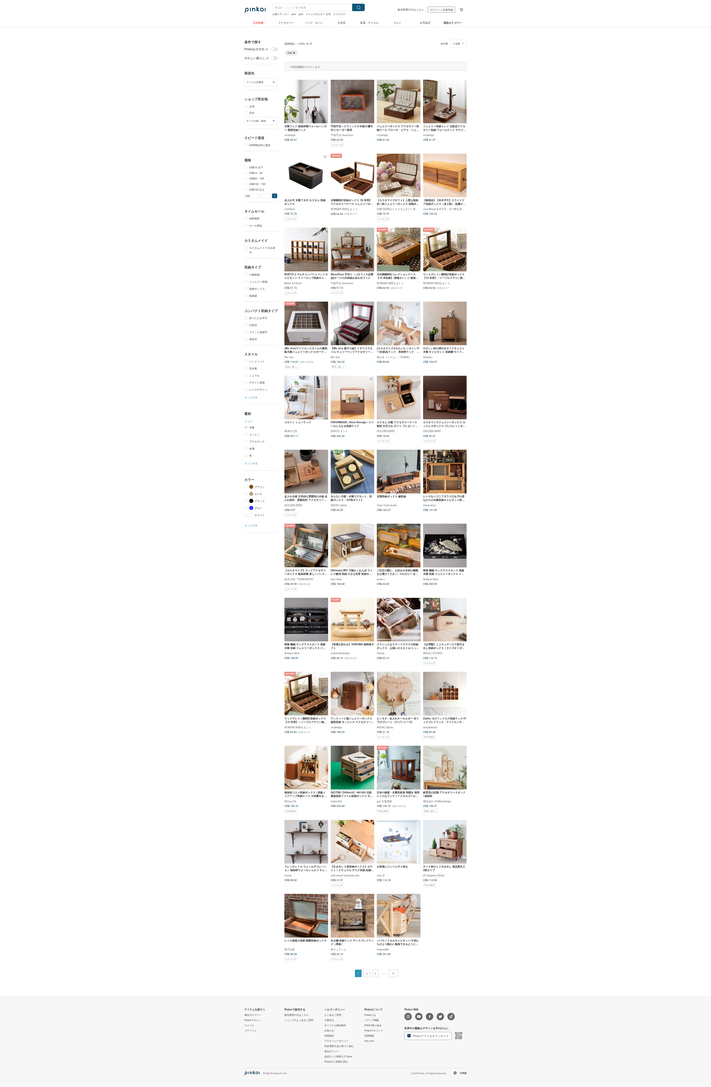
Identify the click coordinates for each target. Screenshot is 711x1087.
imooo (288, 875)
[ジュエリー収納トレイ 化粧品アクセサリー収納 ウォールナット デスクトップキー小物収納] (445, 101)
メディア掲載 (371, 1020)
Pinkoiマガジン (252, 1020)
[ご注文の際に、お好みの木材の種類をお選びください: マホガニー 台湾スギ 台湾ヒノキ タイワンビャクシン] (398, 545)
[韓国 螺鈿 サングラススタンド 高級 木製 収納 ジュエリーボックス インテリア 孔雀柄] (445, 545)
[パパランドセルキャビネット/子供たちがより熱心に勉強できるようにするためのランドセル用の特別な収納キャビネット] (398, 916)
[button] (274, 196)
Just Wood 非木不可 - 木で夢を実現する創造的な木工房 (455, 209)
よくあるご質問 (332, 1015)
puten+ (381, 579)
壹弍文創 (289, 949)
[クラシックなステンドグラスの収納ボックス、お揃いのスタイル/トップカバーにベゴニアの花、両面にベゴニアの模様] (398, 620)
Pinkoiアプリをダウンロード (430, 1036)
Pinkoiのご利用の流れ (336, 1061)
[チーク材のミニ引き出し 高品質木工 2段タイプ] (445, 842)
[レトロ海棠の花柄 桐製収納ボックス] (306, 916)
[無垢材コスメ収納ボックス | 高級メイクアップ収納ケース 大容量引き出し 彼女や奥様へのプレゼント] (306, 767)
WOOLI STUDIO (432, 653)
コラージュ (250, 1030)
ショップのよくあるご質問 (298, 1020)
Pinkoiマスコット (373, 1030)
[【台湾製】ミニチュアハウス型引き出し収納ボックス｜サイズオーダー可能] (445, 620)
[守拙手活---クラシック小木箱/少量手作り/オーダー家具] (352, 101)
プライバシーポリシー (336, 1041)
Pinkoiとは (370, 1015)
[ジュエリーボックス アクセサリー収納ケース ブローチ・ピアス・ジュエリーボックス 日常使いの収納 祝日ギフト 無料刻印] (398, 101)
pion (294, 14)
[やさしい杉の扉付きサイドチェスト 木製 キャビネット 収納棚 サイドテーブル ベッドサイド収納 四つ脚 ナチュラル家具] (445, 323)
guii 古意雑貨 (384, 801)
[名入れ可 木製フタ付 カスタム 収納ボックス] (306, 175)
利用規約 (329, 1035)
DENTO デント (339, 431)
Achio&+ (428, 357)
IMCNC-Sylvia (339, 505)
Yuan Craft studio (387, 505)
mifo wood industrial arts (345, 875)
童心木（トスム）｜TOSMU (393, 357)
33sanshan (429, 505)
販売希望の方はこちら (411, 9)
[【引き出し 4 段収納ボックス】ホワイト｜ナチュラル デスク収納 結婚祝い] (352, 842)
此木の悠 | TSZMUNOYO (298, 579)
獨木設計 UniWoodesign (437, 801)
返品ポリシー (331, 1051)
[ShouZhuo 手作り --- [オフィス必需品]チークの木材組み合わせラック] (352, 249)
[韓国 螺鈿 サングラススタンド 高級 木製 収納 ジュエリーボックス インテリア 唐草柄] (306, 620)
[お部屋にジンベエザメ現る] (398, 842)
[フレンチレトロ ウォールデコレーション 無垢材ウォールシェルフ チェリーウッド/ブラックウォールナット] (306, 842)
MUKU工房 (290, 431)
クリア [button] (248, 421)
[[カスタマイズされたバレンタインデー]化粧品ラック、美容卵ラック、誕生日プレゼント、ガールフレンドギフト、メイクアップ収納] (398, 323)
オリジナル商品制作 (335, 1025)
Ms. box (289, 357)
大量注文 (329, 1020)
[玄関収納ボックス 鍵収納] (398, 471)
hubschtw (336, 801)
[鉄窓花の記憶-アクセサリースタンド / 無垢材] (445, 767)
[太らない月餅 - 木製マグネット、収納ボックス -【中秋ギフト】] (352, 471)
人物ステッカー (280, 14)
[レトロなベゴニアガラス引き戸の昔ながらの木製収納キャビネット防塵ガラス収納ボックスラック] (445, 471)
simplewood (430, 727)
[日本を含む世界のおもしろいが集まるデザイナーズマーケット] (255, 10)
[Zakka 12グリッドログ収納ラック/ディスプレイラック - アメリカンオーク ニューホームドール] (445, 694)
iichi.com (369, 1041)
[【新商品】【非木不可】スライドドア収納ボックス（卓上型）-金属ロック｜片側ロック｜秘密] (445, 175)
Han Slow (336, 579)
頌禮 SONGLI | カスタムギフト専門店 (399, 209)
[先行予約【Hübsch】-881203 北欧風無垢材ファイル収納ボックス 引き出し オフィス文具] (352, 767)
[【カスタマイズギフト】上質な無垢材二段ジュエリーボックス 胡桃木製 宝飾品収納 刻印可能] (398, 175)
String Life (290, 801)
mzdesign (290, 135)
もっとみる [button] (251, 397)
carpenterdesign (340, 653)
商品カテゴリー (252, 1015)
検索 (358, 7)
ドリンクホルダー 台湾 (318, 14)
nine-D (381, 875)
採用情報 (369, 1035)
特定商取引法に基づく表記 (338, 1046)
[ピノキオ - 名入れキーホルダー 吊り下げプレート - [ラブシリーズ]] (398, 694)
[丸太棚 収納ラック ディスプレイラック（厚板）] (352, 916)
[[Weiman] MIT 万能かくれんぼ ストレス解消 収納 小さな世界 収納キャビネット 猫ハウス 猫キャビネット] (352, 545)
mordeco (289, 209)
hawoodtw (383, 949)
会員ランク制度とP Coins (338, 1056)
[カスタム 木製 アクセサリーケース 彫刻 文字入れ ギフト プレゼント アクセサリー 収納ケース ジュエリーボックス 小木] (398, 397)
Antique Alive (430, 579)
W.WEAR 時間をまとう (344, 209)
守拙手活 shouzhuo (342, 135)
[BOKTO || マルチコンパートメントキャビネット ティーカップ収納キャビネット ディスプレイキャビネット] (306, 249)
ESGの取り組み (373, 1025)
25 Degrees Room (434, 875)
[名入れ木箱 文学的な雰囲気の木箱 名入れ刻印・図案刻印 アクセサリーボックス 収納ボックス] (306, 471)
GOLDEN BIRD (386, 431)
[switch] (261, 49)
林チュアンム (338, 949)
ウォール (249, 1025)
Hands (380, 653)
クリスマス (339, 14)
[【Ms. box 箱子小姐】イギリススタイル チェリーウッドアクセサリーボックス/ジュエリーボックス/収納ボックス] (352, 323)
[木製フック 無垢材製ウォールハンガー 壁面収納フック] (306, 101)
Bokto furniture (293, 283)
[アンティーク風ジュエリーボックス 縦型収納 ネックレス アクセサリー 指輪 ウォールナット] (352, 694)
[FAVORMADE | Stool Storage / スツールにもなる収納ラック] (352, 397)
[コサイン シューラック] (306, 397)
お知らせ (329, 1030)
